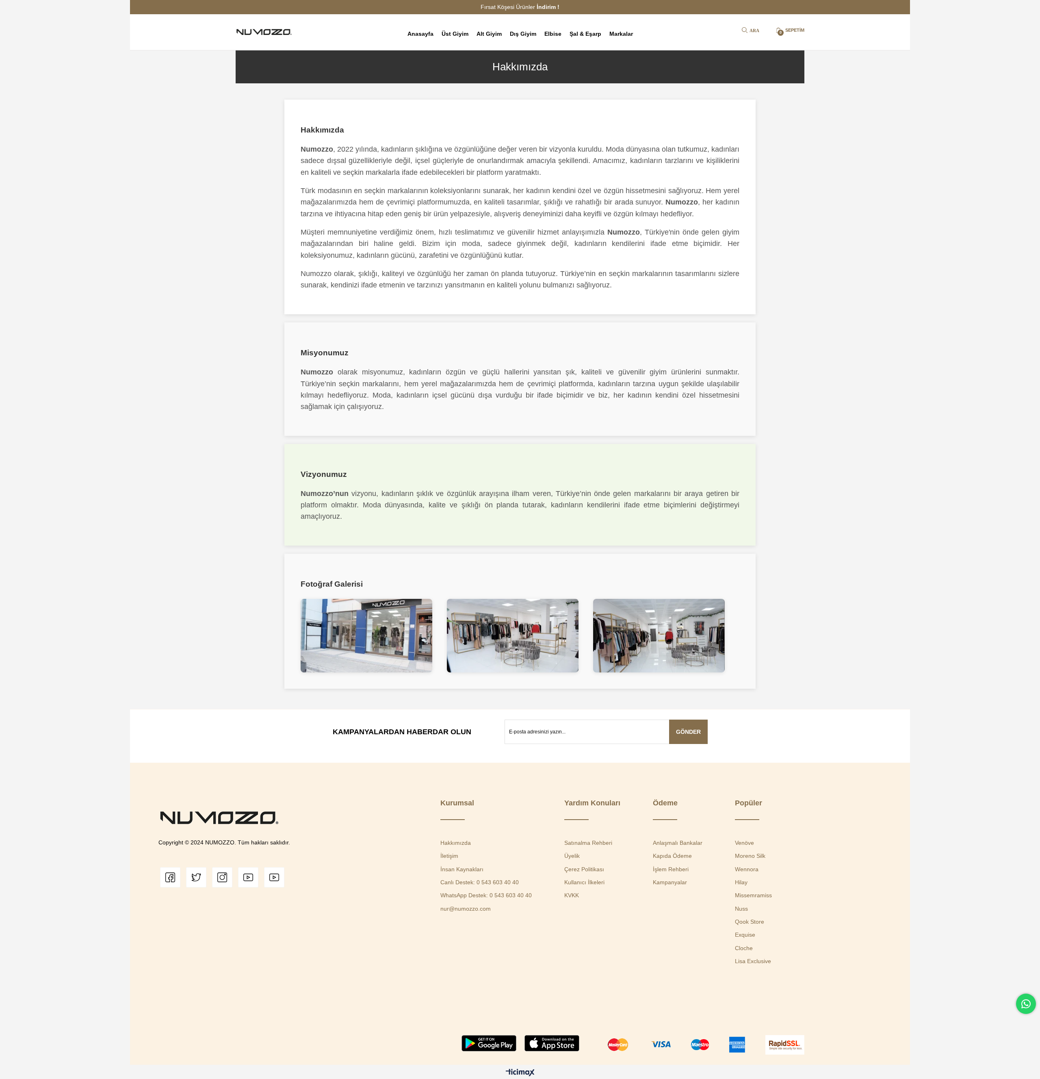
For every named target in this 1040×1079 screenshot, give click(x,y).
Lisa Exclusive (753, 961)
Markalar (621, 33)
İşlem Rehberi (671, 869)
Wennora (746, 869)
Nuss (741, 908)
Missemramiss (753, 895)
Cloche (744, 948)
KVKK (571, 895)
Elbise (552, 33)
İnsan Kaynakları (461, 869)
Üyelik (572, 856)
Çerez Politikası (584, 869)
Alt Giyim (489, 33)
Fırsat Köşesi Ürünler (520, 7)
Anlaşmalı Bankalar (677, 843)
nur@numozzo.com (465, 908)
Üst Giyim (455, 33)
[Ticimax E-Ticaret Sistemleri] (520, 1073)
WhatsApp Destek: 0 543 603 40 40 (486, 895)
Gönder (688, 732)
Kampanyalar (670, 882)
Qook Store (749, 921)
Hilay (741, 882)
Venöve (744, 843)
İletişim (449, 856)
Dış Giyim (523, 33)
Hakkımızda (455, 843)
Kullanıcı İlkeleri (584, 882)
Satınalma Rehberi (588, 843)
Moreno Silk (750, 856)
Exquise (745, 934)
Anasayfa (420, 33)
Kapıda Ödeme (672, 856)
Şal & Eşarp (585, 33)
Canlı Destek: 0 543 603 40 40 (479, 882)
